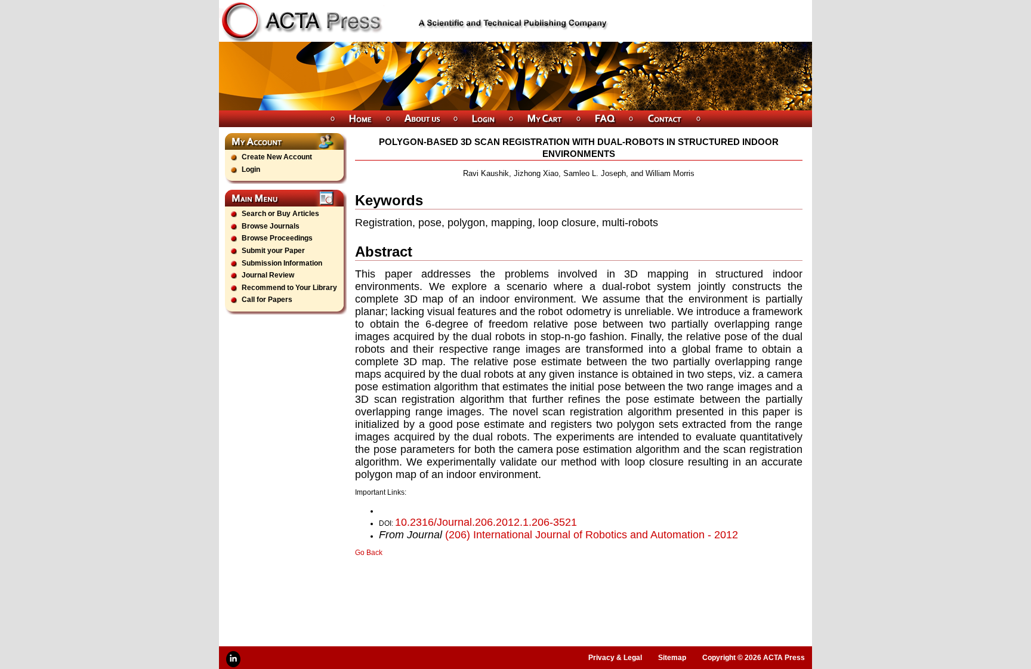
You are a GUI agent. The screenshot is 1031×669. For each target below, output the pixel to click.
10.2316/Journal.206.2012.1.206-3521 (486, 522)
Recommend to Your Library (289, 287)
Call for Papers (267, 299)
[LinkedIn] (233, 659)
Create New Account (277, 157)
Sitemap (672, 657)
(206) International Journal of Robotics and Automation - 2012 (591, 535)
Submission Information (282, 263)
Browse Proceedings (277, 238)
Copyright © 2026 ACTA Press (753, 657)
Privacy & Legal (615, 657)
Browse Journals (271, 226)
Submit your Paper (273, 250)
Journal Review (268, 275)
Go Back (368, 552)
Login (251, 169)
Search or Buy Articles (280, 213)
